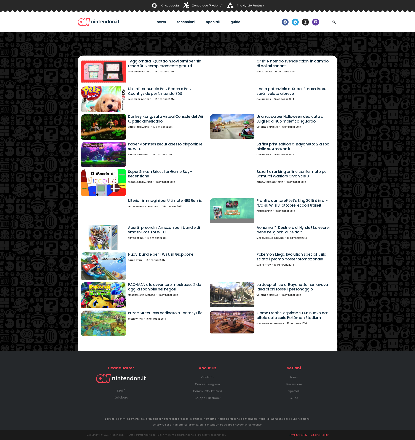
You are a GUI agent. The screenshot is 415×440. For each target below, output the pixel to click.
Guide (235, 21)
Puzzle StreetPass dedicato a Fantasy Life (165, 313)
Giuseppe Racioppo (140, 71)
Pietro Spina (264, 211)
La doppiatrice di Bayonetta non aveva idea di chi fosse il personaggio (292, 287)
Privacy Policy (298, 434)
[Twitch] (315, 22)
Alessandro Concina (270, 182)
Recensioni (186, 21)
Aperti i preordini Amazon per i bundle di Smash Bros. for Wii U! (164, 230)
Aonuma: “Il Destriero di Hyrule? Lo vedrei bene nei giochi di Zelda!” (293, 230)
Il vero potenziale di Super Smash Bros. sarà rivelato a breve (291, 91)
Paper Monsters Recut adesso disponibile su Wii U (165, 146)
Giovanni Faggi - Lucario (143, 206)
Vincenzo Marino (139, 127)
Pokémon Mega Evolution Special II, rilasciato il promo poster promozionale (292, 257)
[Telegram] (295, 22)
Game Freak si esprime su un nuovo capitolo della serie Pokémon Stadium (293, 315)
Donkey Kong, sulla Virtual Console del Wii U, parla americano (165, 119)
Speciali (213, 21)
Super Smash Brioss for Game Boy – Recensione (160, 174)
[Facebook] (285, 22)
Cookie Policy (320, 434)
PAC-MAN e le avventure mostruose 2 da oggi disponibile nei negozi (164, 287)
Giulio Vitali (264, 71)
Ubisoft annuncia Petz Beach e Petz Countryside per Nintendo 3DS (160, 91)
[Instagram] (305, 22)
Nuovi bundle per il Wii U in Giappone (160, 254)
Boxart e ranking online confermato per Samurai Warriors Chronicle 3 (292, 174)
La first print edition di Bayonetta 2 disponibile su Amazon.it (294, 146)
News (161, 21)
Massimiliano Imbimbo (270, 238)
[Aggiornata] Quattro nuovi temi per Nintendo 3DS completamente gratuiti (165, 64)
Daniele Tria (264, 99)
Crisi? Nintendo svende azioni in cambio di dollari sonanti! (293, 64)
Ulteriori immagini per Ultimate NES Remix (165, 200)
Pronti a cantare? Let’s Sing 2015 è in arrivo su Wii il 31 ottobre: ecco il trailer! (292, 203)
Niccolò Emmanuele (140, 182)
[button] (334, 22)
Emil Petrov (264, 264)
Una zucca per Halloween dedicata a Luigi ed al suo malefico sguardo (290, 119)
